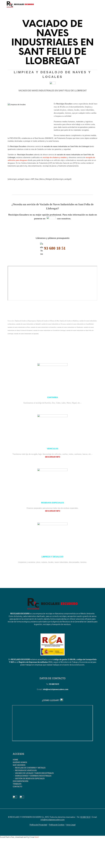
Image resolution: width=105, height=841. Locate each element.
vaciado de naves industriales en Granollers (43, 327)
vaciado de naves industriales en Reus (19, 327)
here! (37, 837)
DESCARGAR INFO (52, 457)
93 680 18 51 (54, 684)
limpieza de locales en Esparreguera (25, 321)
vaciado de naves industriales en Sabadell (28, 324)
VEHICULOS (52, 449)
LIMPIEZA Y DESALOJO (52, 557)
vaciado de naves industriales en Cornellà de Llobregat (49, 330)
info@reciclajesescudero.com (55, 689)
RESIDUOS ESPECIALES (52, 503)
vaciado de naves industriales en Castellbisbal (79, 324)
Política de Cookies (56, 825)
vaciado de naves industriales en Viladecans (70, 327)
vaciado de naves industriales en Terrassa (53, 324)
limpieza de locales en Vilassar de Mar (48, 321)
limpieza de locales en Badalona (69, 321)
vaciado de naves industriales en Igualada (26, 333)
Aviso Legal (70, 825)
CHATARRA (52, 397)
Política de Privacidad (38, 825)
